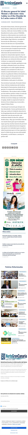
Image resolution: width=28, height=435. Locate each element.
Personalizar (14, 430)
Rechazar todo (14, 432)
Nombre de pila (4, 396)
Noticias (4, 406)
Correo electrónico (5, 401)
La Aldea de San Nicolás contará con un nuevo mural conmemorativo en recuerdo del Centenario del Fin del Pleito (13, 254)
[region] (14, 426)
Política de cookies (16, 424)
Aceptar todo (14, 427)
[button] (27, 3)
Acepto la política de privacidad (10, 408)
